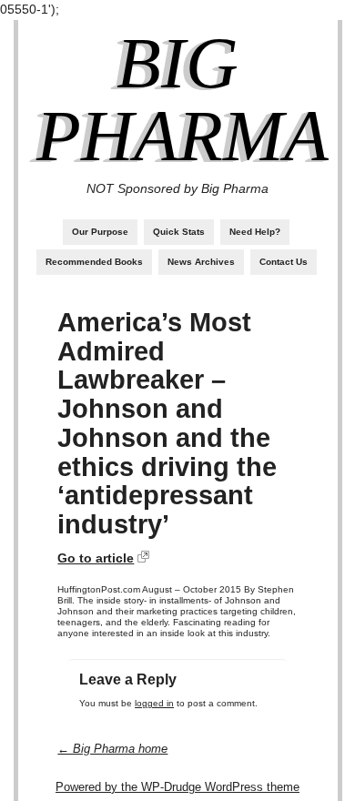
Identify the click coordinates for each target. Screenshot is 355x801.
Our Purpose (100, 232)
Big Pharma (182, 99)
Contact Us (283, 262)
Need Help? (254, 232)
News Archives (201, 262)
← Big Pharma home (112, 748)
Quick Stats (179, 232)
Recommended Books (94, 262)
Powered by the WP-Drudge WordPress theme (177, 787)
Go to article (95, 558)
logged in (154, 703)
